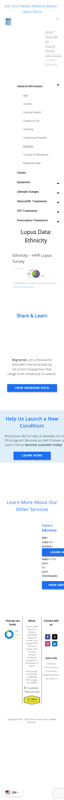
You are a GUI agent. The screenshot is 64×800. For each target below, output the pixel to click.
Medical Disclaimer (51, 675)
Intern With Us (51, 678)
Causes (21, 172)
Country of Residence (36, 154)
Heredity (28, 129)
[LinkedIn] (54, 643)
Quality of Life (31, 121)
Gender (27, 104)
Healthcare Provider (35, 137)
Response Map (32, 163)
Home (49, 32)
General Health (32, 112)
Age (25, 95)
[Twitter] (54, 636)
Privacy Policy (51, 671)
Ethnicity (28, 146)
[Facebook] (47, 636)
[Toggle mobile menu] (57, 19)
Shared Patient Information (53, 50)
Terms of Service (51, 667)
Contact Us (51, 663)
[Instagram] (47, 643)
